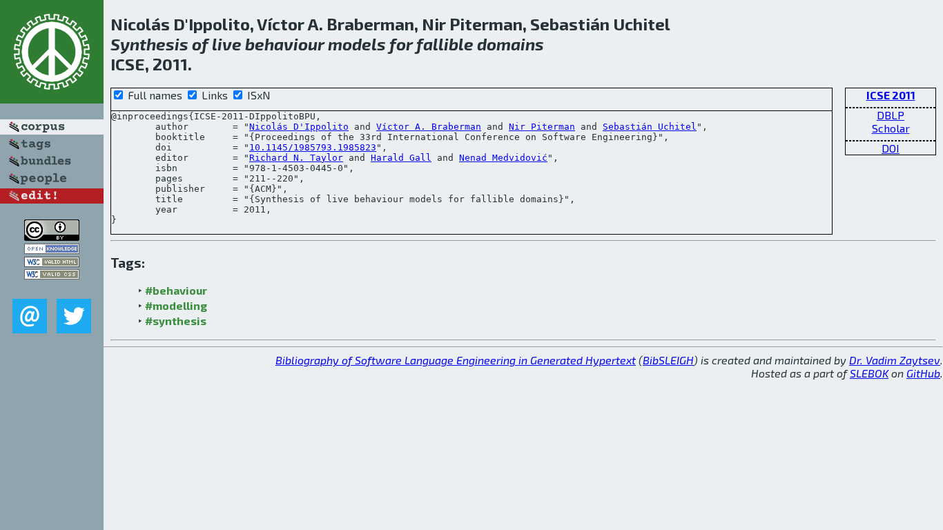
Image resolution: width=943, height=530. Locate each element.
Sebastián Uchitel (650, 126)
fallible (445, 44)
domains (510, 44)
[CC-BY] (51, 236)
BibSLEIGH (668, 359)
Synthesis (149, 44)
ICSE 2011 (890, 94)
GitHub (923, 373)
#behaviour (176, 290)
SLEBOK (869, 373)
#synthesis (175, 320)
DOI (891, 148)
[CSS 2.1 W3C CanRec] (51, 288)
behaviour (284, 44)
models (357, 44)
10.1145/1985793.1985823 (312, 147)
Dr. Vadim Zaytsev (894, 359)
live (227, 44)
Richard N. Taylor (296, 158)
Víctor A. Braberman (428, 126)
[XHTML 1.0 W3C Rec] (51, 262)
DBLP (890, 114)
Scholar (891, 128)
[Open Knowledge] (51, 249)
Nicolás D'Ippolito (299, 126)
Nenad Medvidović (503, 158)
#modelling (176, 305)
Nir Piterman (542, 126)
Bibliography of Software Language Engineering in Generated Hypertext (455, 359)
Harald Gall (401, 158)
